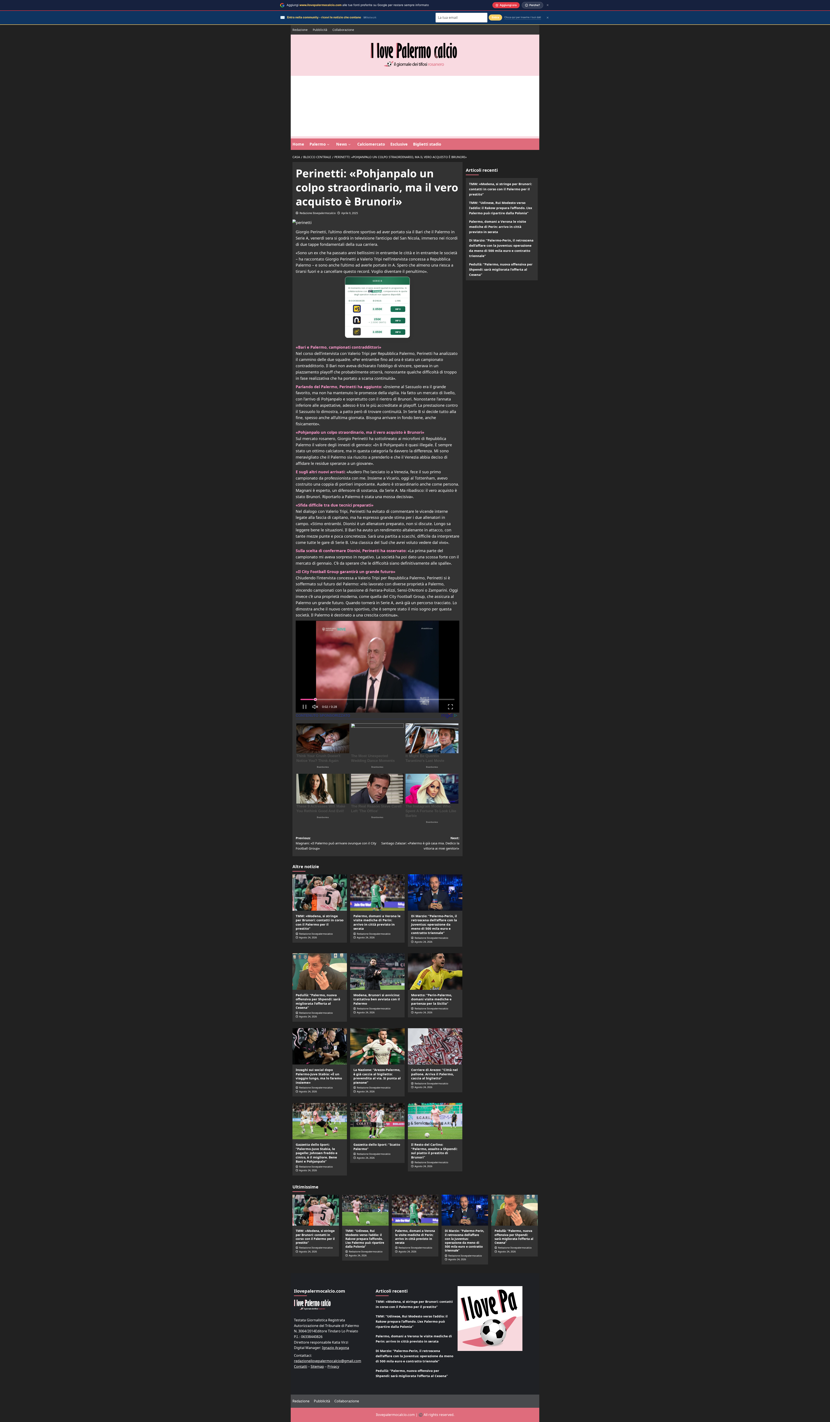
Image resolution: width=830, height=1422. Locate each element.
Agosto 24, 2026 (308, 937)
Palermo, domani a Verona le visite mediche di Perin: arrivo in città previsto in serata (377, 922)
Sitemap (317, 1366)
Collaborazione (343, 30)
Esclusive (399, 144)
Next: (420, 843)
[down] (328, 144)
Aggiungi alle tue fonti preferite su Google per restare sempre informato (358, 5)
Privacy (333, 1366)
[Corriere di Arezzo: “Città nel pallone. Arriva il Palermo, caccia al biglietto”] (435, 1046)
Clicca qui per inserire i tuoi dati (522, 17)
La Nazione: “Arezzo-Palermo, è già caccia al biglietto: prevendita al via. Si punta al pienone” (377, 1076)
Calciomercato (371, 144)
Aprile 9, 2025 (349, 213)
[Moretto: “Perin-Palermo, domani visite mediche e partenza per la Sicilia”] (435, 971)
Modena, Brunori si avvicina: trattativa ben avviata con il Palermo (376, 999)
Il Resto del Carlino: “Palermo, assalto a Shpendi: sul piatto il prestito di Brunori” (434, 1150)
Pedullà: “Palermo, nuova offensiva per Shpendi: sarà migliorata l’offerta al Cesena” (318, 1001)
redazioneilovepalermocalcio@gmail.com (327, 1360)
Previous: (336, 843)
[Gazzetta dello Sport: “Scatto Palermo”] (377, 1121)
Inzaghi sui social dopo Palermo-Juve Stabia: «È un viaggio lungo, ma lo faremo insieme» (319, 1076)
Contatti (300, 1366)
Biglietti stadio (427, 144)
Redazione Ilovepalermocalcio (318, 213)
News (341, 144)
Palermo (318, 144)
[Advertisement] (415, 106)
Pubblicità (320, 30)
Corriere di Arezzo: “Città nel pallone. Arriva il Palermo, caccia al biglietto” (434, 1074)
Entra (495, 17)
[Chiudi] (547, 5)
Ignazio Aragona (335, 1347)
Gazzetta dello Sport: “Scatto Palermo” (376, 1146)
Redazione (300, 30)
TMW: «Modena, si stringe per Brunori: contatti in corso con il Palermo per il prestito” (319, 922)
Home (298, 144)
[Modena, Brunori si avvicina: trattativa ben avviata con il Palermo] (377, 971)
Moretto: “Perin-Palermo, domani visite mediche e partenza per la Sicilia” (431, 999)
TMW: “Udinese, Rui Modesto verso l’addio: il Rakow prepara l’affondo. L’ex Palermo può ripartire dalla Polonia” (500, 207)
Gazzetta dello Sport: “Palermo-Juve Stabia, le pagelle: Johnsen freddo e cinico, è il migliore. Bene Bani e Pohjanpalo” (316, 1152)
